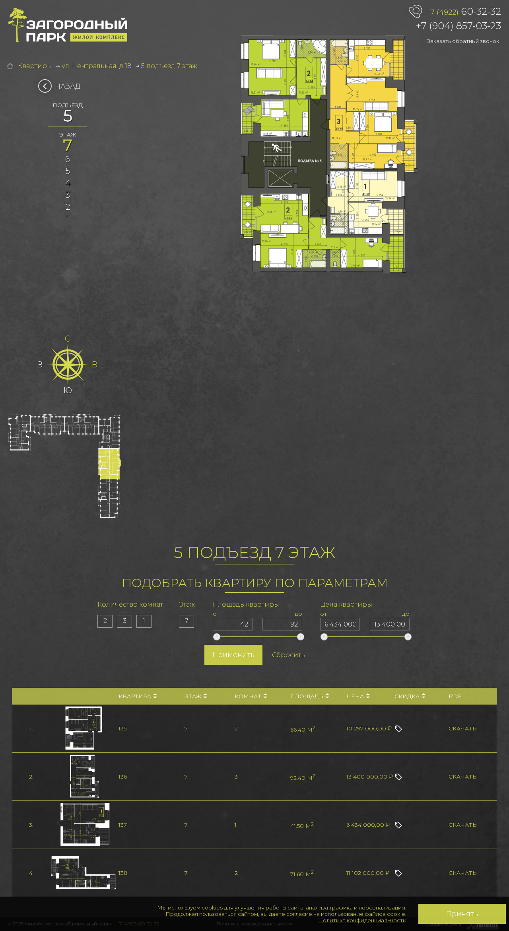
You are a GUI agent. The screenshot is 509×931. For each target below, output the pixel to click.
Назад (68, 86)
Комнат (248, 696)
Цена (355, 696)
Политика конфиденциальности (362, 920)
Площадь (306, 696)
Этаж (193, 696)
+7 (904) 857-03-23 (458, 25)
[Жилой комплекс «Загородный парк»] (67, 25)
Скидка (407, 696)
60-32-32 (463, 11)
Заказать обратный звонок (463, 41)
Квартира (135, 696)
